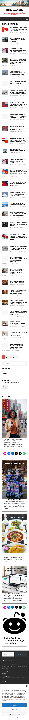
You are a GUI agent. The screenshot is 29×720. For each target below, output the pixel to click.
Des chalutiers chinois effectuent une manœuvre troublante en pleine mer (17, 72)
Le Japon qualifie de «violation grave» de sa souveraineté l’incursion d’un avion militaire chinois (18, 237)
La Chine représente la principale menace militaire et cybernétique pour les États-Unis (18, 172)
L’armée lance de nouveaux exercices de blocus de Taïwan (18, 161)
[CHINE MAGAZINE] (14, 6)
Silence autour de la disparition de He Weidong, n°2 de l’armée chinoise (17, 150)
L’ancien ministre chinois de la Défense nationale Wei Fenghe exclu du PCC (18, 291)
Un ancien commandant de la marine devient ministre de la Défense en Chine (18, 333)
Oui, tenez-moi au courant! (12, 382)
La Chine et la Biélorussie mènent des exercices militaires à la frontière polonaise (17, 271)
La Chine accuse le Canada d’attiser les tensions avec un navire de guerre (18, 194)
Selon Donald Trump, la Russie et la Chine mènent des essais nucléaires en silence (18, 104)
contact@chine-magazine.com (9, 659)
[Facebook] (8, 453)
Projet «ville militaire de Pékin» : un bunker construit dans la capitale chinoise (18, 213)
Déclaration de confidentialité (14, 718)
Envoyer (5, 387)
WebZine (4, 681)
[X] (20, 453)
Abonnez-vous (21, 654)
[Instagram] (4, 453)
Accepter (14, 705)
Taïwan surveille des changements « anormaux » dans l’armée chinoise (18, 50)
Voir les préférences (14, 714)
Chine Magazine (22, 32)
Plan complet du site (6, 676)
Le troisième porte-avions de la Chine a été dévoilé (18, 82)
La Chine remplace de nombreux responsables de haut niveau (17, 323)
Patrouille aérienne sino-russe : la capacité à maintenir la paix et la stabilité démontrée (18, 92)
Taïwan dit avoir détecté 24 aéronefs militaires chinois (18, 203)
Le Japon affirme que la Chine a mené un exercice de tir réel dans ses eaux (18, 29)
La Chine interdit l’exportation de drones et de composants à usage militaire (18, 248)
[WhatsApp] (24, 453)
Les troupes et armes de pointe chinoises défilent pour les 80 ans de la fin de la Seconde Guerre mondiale (18, 129)
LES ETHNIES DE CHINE (14, 499)
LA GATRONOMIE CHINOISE (14, 554)
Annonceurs (5, 679)
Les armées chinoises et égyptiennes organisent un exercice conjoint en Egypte (18, 140)
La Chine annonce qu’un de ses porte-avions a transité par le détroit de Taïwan (18, 116)
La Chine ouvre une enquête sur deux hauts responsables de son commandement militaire (18, 61)
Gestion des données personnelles (10, 664)
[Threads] (16, 453)
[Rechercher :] (14, 363)
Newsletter (5, 380)
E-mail (4, 374)
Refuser (14, 709)
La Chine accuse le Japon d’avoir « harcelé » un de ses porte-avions (18, 39)
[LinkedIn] (12, 453)
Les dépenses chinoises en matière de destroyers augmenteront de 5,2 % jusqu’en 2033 (17, 346)
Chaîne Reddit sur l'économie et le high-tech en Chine (14, 640)
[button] (26, 685)
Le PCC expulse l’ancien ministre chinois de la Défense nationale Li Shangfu (18, 302)
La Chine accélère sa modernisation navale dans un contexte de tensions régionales (18, 259)
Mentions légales (6, 671)
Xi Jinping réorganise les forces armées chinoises (17, 281)
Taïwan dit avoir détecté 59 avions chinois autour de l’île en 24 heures (18, 183)
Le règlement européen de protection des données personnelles (14, 667)
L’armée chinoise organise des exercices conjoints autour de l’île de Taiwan (18, 312)
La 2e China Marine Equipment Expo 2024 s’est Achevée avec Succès (18, 224)
